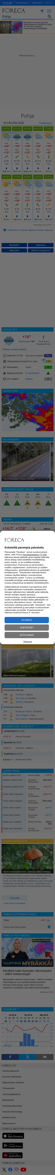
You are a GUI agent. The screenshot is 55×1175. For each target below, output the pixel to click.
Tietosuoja (27, 642)
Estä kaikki (27, 635)
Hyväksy (26, 620)
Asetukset (27, 627)
